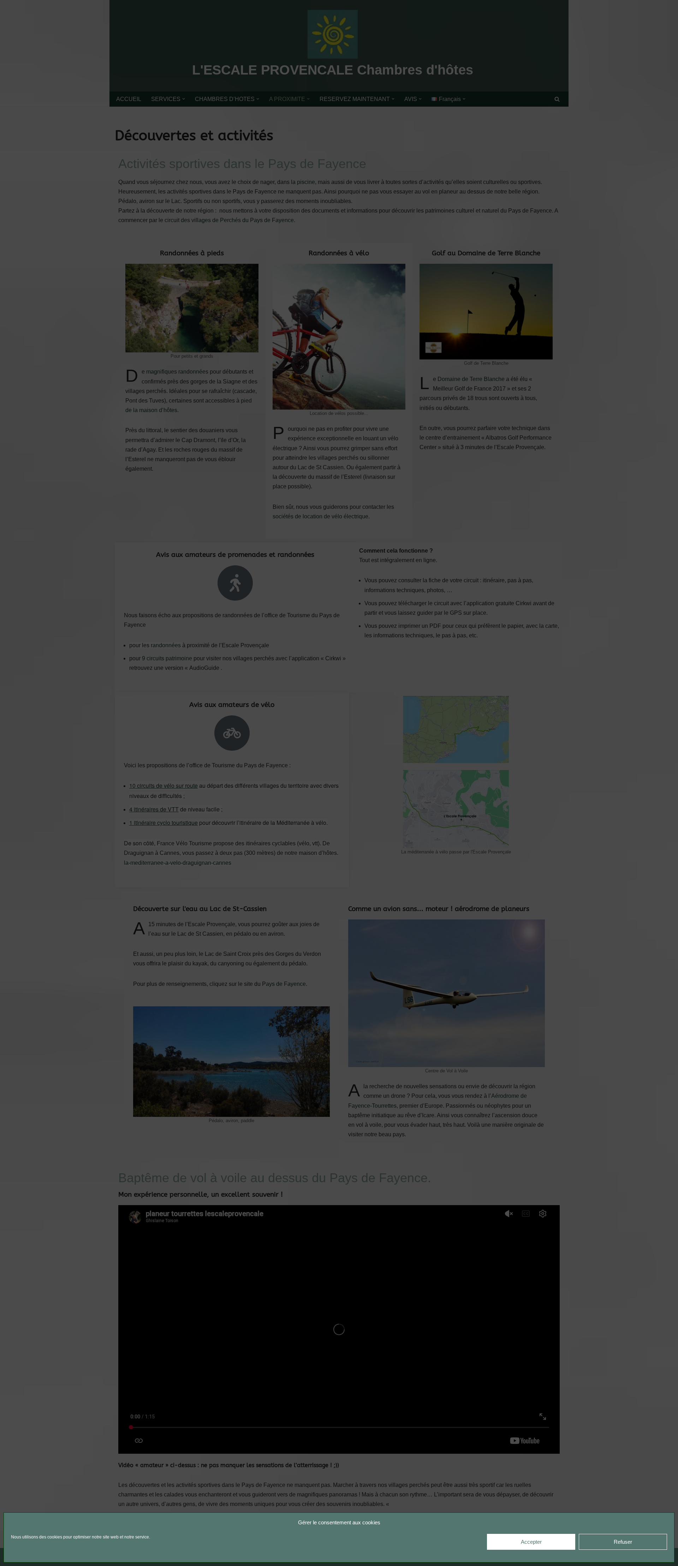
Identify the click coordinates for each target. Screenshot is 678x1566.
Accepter (531, 1542)
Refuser (623, 1542)
